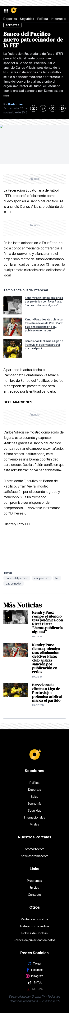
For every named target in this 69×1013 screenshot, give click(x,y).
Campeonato (41, 578)
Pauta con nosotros (34, 919)
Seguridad (27, 19)
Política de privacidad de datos (34, 940)
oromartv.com (34, 849)
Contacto (34, 894)
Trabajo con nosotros (34, 926)
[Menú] (5, 10)
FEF (56, 578)
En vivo (34, 888)
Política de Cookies (34, 933)
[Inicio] (14, 10)
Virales (34, 824)
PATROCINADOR (13, 583)
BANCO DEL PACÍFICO (17, 578)
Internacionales (34, 817)
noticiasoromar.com (34, 856)
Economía (34, 803)
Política (42, 19)
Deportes (10, 19)
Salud (34, 796)
